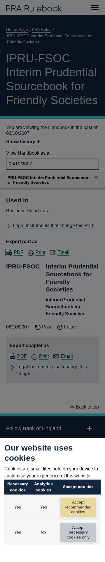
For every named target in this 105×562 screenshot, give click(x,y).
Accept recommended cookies (78, 507)
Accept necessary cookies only (78, 532)
